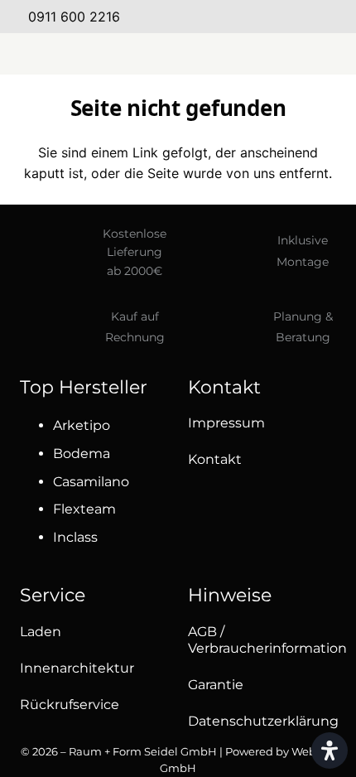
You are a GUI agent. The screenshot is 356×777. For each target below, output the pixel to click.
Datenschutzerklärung (263, 721)
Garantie (215, 685)
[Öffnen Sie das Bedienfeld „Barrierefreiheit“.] (329, 750)
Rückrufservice (69, 704)
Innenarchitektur (77, 668)
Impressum (226, 423)
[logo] (178, 53)
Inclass (75, 537)
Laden (40, 631)
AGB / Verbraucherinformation (267, 640)
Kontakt (215, 459)
